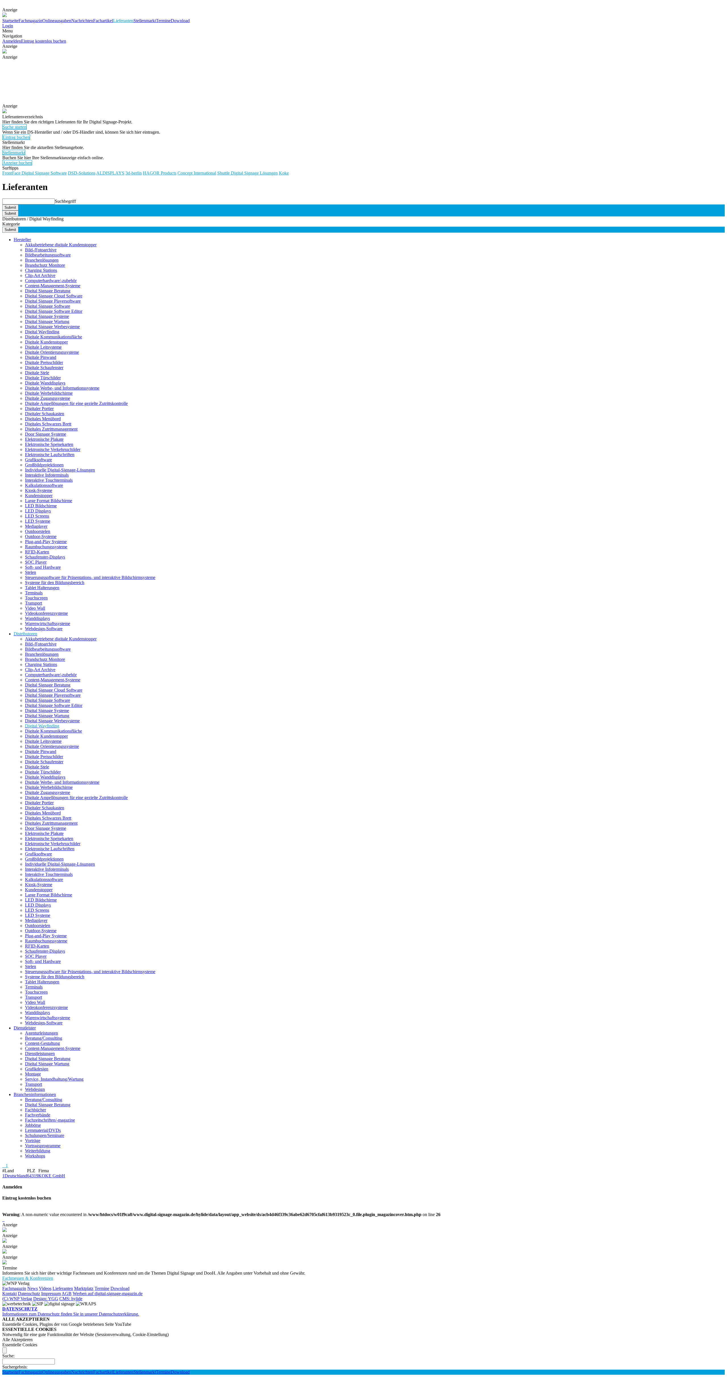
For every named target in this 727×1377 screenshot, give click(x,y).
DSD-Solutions (81, 173)
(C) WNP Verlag (17, 1298)
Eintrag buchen (16, 137)
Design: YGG (45, 1298)
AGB (67, 1293)
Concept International (196, 173)
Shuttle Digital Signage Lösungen (247, 173)
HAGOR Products (159, 173)
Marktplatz (83, 1288)
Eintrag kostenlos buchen (43, 41)
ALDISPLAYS (110, 173)
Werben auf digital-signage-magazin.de (108, 1293)
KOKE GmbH (51, 1175)
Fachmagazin (30, 20)
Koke (284, 173)
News (32, 1288)
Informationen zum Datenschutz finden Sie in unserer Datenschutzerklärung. (70, 1311)
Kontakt (9, 1293)
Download (180, 20)
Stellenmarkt (144, 20)
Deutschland (16, 1175)
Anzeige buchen (17, 162)
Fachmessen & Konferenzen (27, 1278)
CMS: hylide (70, 1298)
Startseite (10, 20)
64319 (32, 1175)
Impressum (51, 1293)
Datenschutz (29, 1293)
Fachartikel (103, 20)
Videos (45, 1288)
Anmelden (11, 41)
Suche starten (14, 127)
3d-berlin (134, 173)
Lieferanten (123, 20)
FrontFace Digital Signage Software (34, 173)
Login (7, 25)
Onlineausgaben (56, 20)
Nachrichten (82, 20)
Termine (163, 20)
